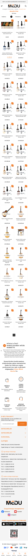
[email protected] (6, 496)
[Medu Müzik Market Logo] (14, 503)
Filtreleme (18, 16)
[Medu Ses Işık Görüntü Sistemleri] (14, 6)
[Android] (20, 524)
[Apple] (8, 524)
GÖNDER (22, 423)
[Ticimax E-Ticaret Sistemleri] (14, 551)
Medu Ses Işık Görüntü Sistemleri (10, 444)
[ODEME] (15, 548)
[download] (14, 534)
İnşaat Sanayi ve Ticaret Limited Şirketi (12, 447)
